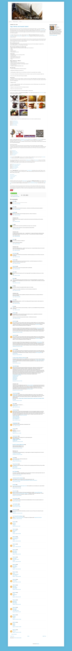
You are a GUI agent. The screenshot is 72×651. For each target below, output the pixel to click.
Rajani (14, 278)
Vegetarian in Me (15, 151)
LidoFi (14, 595)
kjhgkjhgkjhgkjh (15, 423)
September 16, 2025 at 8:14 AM (17, 513)
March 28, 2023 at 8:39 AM (17, 468)
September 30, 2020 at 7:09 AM (17, 332)
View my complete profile (53, 35)
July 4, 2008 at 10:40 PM (16, 263)
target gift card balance (38, 517)
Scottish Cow (12, 177)
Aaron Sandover (15, 498)
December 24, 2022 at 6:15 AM (17, 454)
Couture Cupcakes (12, 176)
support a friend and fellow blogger (32, 182)
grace (14, 239)
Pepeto (14, 539)
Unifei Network (15, 587)
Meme (18, 196)
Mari (13, 306)
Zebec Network (15, 530)
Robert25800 (15, 366)
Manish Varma (15, 509)
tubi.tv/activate (15, 378)
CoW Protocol (15, 594)
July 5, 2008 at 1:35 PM (16, 275)
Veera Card (14, 586)
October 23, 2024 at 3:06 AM (17, 495)
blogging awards (15, 196)
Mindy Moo (14, 266)
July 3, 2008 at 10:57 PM (16, 203)
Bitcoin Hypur (15, 552)
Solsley (14, 593)
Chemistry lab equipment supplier (18, 480)
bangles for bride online (16, 485)
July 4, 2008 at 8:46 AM (16, 236)
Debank (14, 560)
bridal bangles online (23, 485)
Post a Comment (14, 634)
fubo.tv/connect (15, 467)
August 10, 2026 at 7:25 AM (17, 626)
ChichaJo (14, 312)
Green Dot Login (15, 393)
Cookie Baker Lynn (29, 170)
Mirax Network (15, 588)
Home (10, 21)
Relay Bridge (15, 565)
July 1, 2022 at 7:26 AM (16, 425)
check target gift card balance (19, 517)
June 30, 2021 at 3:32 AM (16, 363)
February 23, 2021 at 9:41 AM (17, 354)
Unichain (14, 531)
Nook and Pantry (14, 153)
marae (14, 299)
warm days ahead (42, 29)
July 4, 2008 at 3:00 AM (16, 221)
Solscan (14, 623)
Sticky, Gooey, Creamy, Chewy (17, 164)
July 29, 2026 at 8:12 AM (16, 526)
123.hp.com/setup (39, 328)
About (20, 21)
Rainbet (14, 625)
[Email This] (23, 195)
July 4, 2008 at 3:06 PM (16, 250)
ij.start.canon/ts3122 (30, 385)
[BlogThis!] (24, 195)
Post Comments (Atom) (17, 637)
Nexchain (14, 616)
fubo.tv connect (15, 466)
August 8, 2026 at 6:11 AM (17, 589)
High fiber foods (15, 405)
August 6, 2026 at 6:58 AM (17, 533)
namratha (14, 428)
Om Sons (14, 484)
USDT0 (14, 532)
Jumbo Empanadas (15, 166)
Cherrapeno (31, 139)
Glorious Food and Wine (13, 175)
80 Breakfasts (14, 150)
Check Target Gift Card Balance (18, 516)
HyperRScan (15, 601)
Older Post (44, 636)
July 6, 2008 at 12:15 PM (16, 290)
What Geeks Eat (12, 174)
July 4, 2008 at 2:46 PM (16, 243)
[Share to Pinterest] (27, 195)
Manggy (14, 212)
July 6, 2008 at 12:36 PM (16, 296)
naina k (14, 403)
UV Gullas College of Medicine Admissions (19, 357)
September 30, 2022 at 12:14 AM (18, 441)
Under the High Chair (15, 167)
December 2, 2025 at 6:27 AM (17, 518)
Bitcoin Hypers (15, 551)
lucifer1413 (14, 321)
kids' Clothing (15, 471)
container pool (15, 440)
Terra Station (15, 558)
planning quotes (15, 353)
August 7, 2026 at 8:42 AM (17, 546)
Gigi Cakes (11, 178)
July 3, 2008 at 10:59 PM (16, 209)
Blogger (38, 643)
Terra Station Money (16, 559)
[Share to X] (25, 195)
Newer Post (12, 636)
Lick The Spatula (39, 139)
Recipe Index (15, 21)
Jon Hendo (14, 349)
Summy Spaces (15, 436)
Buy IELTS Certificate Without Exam (18, 444)
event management (39, 352)
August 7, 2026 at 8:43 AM (17, 576)
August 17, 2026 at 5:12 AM (17, 632)
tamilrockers (14, 431)
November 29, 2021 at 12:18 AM (17, 390)
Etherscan (14, 529)
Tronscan (14, 521)
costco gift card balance (16, 505)
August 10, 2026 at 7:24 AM (17, 619)
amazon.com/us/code (23, 415)
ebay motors (14, 379)
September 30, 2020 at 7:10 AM (17, 346)
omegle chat (14, 377)
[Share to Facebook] (26, 195)
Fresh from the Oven (15, 152)
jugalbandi (32, 181)
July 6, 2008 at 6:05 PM (16, 303)
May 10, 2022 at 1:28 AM (16, 420)
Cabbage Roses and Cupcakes (24, 139)
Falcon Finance (15, 538)
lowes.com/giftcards (16, 418)
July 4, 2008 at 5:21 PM (16, 256)
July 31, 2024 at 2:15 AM (16, 481)
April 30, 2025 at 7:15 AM (16, 506)
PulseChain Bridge (15, 574)
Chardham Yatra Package (17, 453)
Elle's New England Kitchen (15, 165)
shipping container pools (16, 439)
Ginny (14, 201)
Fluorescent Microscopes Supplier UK (22, 493)
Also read (14, 511)
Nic (13, 224)
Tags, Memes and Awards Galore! (19, 26)
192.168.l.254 (38, 324)
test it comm (15, 253)
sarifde (14, 457)
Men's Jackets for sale (16, 459)
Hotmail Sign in (15, 376)
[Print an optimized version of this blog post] (14, 193)
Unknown (14, 259)
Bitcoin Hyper (15, 602)
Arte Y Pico (22, 140)
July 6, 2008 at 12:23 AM (16, 282)
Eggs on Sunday (14, 168)
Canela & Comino (41, 92)
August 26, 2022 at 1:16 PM (17, 433)
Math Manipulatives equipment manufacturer (30, 480)
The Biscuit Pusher (24, 180)
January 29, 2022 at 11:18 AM (17, 400)
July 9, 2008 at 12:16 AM (16, 318)
